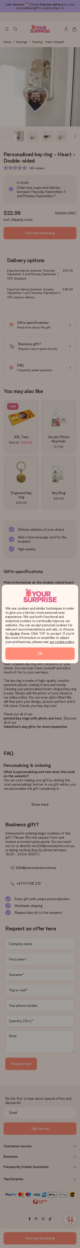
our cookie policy (62, 642)
